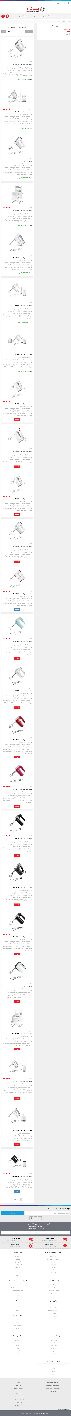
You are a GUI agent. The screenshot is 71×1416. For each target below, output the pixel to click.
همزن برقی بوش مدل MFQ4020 (22, 986)
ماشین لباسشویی (18, 1285)
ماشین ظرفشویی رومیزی (53, 1290)
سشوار (53, 1368)
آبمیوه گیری (17, 1262)
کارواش (53, 1351)
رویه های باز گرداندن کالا (18, 1399)
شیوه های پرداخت (18, 1402)
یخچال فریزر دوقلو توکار (53, 1310)
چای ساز (18, 1348)
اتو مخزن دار (18, 1305)
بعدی (14, 1199)
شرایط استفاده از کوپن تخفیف (53, 1388)
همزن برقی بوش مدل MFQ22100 (22, 64)
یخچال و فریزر (53, 1313)
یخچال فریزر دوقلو (53, 1308)
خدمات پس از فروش (18, 1388)
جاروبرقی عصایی (53, 1345)
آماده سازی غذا (61, 22)
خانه (68, 22)
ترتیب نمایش (29, 32)
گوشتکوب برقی (17, 1325)
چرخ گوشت (17, 1267)
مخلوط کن (17, 1270)
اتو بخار (17, 1308)
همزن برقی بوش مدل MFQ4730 (22, 838)
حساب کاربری (18, 1393)
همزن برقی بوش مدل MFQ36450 (22, 1131)
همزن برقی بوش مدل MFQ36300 (22, 594)
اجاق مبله (53, 1267)
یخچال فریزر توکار (53, 1316)
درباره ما (18, 1382)
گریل (18, 1356)
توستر (17, 1354)
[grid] (3, 31)
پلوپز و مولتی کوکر (18, 1256)
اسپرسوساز (17, 1340)
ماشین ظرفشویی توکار (53, 1287)
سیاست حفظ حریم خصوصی (52, 1385)
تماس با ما (18, 1385)
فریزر (53, 1318)
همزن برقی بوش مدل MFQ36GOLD (22, 1176)
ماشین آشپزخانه (18, 1320)
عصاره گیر (18, 1259)
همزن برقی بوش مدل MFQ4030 (22, 691)
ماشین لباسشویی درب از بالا (17, 1287)
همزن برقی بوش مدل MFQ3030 (22, 499)
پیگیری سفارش (35, 1233)
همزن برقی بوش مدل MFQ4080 (22, 355)
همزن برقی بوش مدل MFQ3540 (22, 112)
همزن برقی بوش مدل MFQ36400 (22, 258)
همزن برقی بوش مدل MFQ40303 (22, 740)
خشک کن (18, 1293)
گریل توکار (53, 1273)
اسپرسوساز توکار (18, 1343)
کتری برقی (17, 1345)
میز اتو (17, 1310)
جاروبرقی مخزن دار (53, 1340)
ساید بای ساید (53, 1305)
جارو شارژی (53, 1348)
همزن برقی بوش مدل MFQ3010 (22, 404)
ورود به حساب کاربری (62, 3)
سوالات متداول (52, 1391)
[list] (8, 31)
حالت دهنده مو (53, 1366)
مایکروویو (53, 1262)
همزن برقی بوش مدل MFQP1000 (22, 451)
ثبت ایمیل (13, 1213)
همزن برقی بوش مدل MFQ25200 (22, 161)
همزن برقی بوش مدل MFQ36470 (22, 1081)
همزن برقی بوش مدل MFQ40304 (22, 789)
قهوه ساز (18, 1351)
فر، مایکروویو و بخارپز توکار (53, 1259)
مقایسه (16, 59)
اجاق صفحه (53, 1265)
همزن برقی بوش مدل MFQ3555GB (22, 1034)
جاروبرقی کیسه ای (53, 1343)
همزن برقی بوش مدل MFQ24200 (22, 546)
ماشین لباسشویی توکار (17, 1290)
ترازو (53, 1374)
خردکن (17, 1328)
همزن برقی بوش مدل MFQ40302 (22, 641)
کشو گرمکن (53, 1270)
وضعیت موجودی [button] (66, 29)
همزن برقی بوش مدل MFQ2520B (22, 888)
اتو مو (53, 1371)
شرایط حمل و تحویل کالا (52, 1382)
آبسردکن (18, 1273)
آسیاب (17, 1275)
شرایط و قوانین (18, 1405)
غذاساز (17, 1322)
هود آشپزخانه (53, 1256)
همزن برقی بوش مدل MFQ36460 (22, 210)
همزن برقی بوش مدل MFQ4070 (22, 305)
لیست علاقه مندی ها (18, 1396)
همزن (30, 62)
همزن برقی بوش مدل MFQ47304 (22, 937)
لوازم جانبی (53, 1293)
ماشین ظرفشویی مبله (53, 1285)
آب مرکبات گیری (18, 1265)
